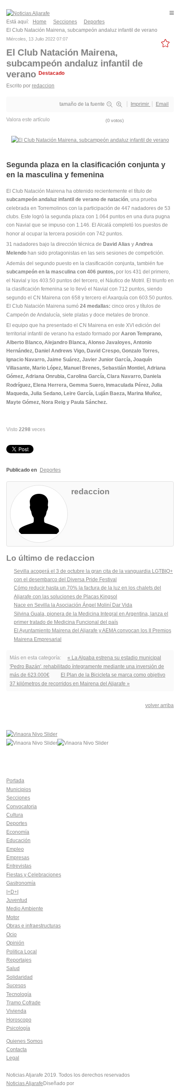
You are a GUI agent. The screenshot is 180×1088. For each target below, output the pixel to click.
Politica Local (21, 952)
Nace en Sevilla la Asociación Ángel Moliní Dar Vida (73, 605)
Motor (12, 917)
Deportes (50, 470)
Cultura (14, 815)
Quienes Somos (24, 1041)
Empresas (17, 858)
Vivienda (16, 1011)
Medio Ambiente (24, 909)
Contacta (16, 1049)
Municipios (18, 789)
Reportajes (18, 960)
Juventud (16, 900)
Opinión (15, 943)
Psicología (18, 1028)
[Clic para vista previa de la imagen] (90, 140)
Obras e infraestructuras (33, 926)
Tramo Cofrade (23, 1003)
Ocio (11, 934)
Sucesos (16, 985)
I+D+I (12, 892)
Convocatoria (21, 807)
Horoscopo (18, 1020)
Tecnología (18, 994)
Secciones (18, 798)
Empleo (15, 849)
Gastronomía (21, 883)
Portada (15, 781)
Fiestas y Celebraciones (33, 875)
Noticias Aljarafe (24, 1083)
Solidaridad (19, 977)
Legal (12, 1058)
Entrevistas (18, 866)
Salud (13, 968)
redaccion (43, 86)
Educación (18, 840)
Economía (17, 832)
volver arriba (159, 705)
